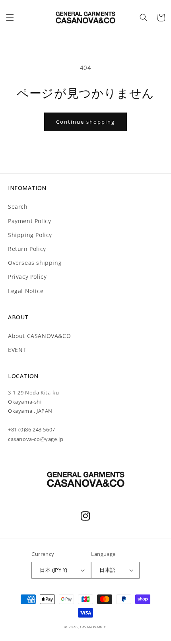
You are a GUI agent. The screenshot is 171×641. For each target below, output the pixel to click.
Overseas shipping (35, 262)
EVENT (17, 350)
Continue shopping (85, 121)
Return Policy (27, 249)
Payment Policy (29, 221)
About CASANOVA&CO (39, 336)
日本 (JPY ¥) (53, 569)
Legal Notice (25, 291)
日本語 (107, 569)
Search (18, 206)
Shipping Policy (30, 235)
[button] (10, 17)
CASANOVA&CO (93, 627)
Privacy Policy (27, 276)
